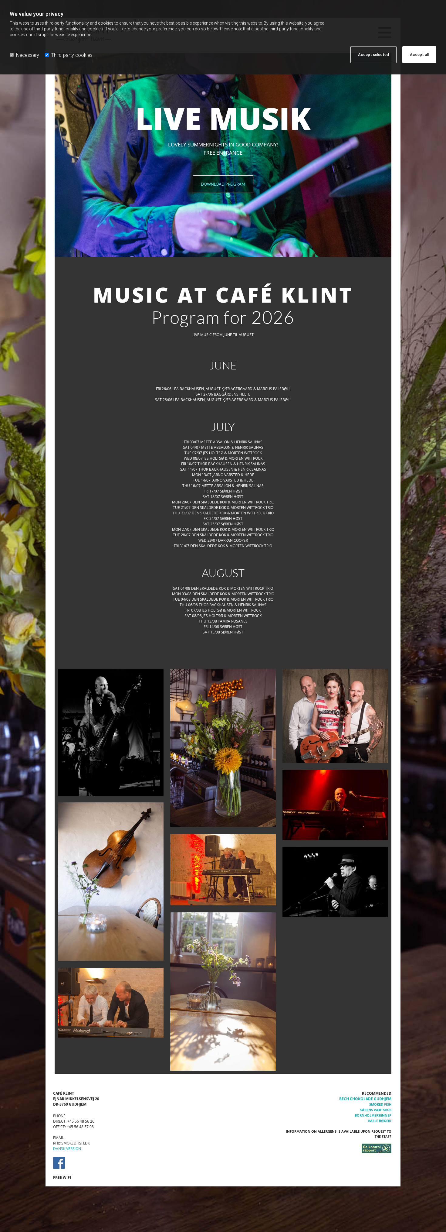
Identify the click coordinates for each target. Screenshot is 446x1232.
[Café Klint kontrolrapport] (338, 1148)
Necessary (27, 55)
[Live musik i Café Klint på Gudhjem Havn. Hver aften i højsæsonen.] (111, 732)
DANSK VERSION (67, 1148)
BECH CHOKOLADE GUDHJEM (365, 1098)
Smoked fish (380, 1104)
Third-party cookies (72, 55)
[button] (223, 184)
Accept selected (373, 54)
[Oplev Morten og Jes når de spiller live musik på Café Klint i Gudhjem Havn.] (223, 870)
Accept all (419, 54)
